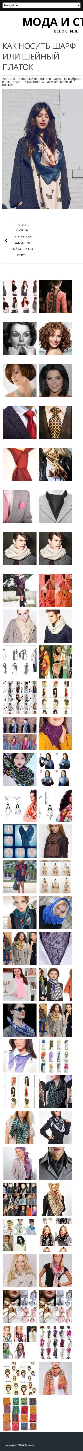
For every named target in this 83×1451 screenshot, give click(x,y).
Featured (8, 78)
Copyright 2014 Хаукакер (20, 1445)
